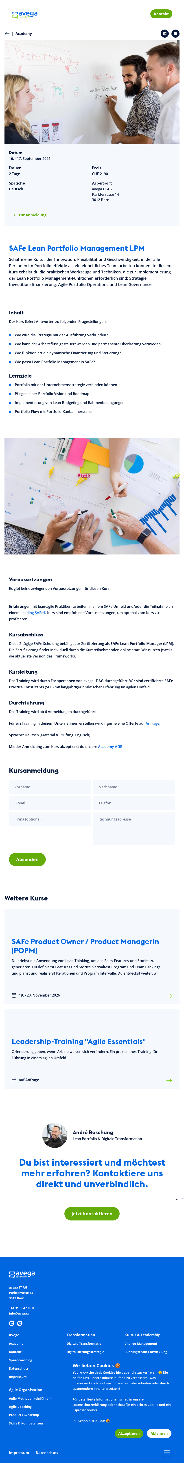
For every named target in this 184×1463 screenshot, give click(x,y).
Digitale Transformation (85, 1343)
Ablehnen (159, 1433)
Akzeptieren (129, 1433)
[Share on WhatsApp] (175, 34)
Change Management (141, 1343)
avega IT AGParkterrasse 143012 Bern (105, 194)
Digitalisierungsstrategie (85, 1352)
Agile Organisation (25, 1389)
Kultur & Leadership (142, 1334)
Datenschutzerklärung (90, 1405)
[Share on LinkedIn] (165, 34)
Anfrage (152, 723)
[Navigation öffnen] (167, 1452)
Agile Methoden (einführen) (30, 1398)
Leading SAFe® (33, 612)
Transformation (81, 1334)
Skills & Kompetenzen (26, 1423)
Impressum (18, 1377)
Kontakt (161, 13)
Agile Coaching (20, 1407)
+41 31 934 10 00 (21, 1308)
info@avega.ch (20, 1313)
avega (14, 1334)
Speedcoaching (20, 1360)
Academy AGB (110, 746)
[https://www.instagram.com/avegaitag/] (19, 1323)
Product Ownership (24, 1415)
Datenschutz (18, 1368)
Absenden (27, 859)
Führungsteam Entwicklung (146, 1352)
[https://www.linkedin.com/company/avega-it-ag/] (11, 1323)
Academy (22, 33)
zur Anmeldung (32, 215)
